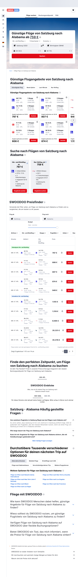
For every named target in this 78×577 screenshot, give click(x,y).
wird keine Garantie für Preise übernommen (57, 546)
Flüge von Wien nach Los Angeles (54, 479)
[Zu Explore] (3, 32)
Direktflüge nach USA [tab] (49, 461)
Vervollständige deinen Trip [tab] (42, 465)
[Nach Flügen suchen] (3, 16)
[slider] (57, 227)
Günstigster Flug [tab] (17, 87)
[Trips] (3, 37)
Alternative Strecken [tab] (18, 461)
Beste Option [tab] (31, 87)
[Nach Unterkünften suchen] (3, 20)
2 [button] (69, 351)
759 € (34, 37)
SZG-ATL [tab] (42, 377)
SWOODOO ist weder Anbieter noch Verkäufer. (28, 552)
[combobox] (47, 41)
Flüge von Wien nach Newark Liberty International (22, 475)
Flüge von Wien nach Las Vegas (21, 486)
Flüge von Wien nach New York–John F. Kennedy (23, 480)
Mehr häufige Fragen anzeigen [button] (42, 441)
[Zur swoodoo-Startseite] (13, 10)
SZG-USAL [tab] (37, 396)
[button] (3, 10)
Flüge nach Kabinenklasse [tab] (20, 465)
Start (10, 71)
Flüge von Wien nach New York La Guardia (56, 475)
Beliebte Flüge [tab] (33, 461)
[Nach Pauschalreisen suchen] (3, 28)
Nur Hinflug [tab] (54, 87)
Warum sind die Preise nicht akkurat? (24, 558)
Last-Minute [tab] (43, 87)
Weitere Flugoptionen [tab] (62, 465)
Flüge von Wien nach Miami (19, 484)
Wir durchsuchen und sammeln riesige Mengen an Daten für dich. (34, 555)
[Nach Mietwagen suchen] (3, 24)
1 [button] (65, 351)
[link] (19, 191)
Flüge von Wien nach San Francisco (54, 484)
